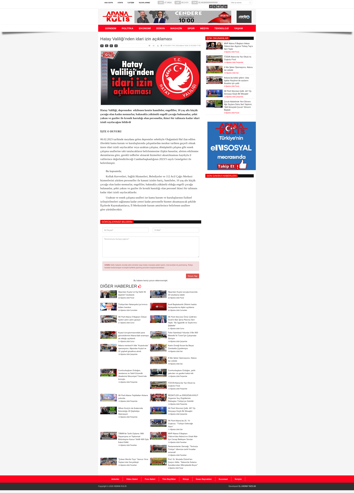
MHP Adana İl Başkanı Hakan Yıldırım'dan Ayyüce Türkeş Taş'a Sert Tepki (238, 46)
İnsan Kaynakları (204, 479)
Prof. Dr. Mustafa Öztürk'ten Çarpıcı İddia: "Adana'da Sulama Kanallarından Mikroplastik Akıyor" (183, 462)
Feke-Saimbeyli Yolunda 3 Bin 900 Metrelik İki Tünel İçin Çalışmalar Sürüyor (183, 335)
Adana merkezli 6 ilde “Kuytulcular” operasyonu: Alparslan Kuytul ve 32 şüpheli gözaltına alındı (133, 348)
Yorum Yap (192, 276)
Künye (120, 3)
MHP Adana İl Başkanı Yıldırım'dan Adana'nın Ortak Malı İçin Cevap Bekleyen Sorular (182, 436)
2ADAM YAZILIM (248, 486)
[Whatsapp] (116, 45)
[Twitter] (106, 45)
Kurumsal (223, 479)
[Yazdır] (150, 45)
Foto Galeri (150, 479)
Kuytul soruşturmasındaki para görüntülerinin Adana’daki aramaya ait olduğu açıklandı (133, 335)
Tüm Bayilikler (169, 479)
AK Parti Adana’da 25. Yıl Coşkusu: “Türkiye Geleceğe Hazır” (180, 424)
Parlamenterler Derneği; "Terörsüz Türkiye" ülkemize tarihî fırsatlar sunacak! (183, 449)
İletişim (131, 3)
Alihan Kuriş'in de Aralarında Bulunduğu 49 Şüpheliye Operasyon (130, 411)
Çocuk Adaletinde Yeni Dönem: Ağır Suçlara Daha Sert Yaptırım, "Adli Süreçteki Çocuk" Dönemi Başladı (238, 105)
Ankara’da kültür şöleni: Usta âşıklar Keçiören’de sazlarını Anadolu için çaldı (236, 80)
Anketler (115, 479)
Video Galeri (132, 479)
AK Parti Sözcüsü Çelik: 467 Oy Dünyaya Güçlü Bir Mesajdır (237, 92)
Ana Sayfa (108, 3)
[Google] (111, 45)
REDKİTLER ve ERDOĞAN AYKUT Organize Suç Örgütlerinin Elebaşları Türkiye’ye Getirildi (183, 398)
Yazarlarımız (144, 3)
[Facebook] (102, 45)
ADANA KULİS (120, 486)
